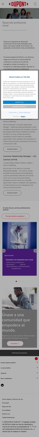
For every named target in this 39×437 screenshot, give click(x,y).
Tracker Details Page (24, 112)
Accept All (19, 102)
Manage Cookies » (19, 106)
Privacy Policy (13, 112)
